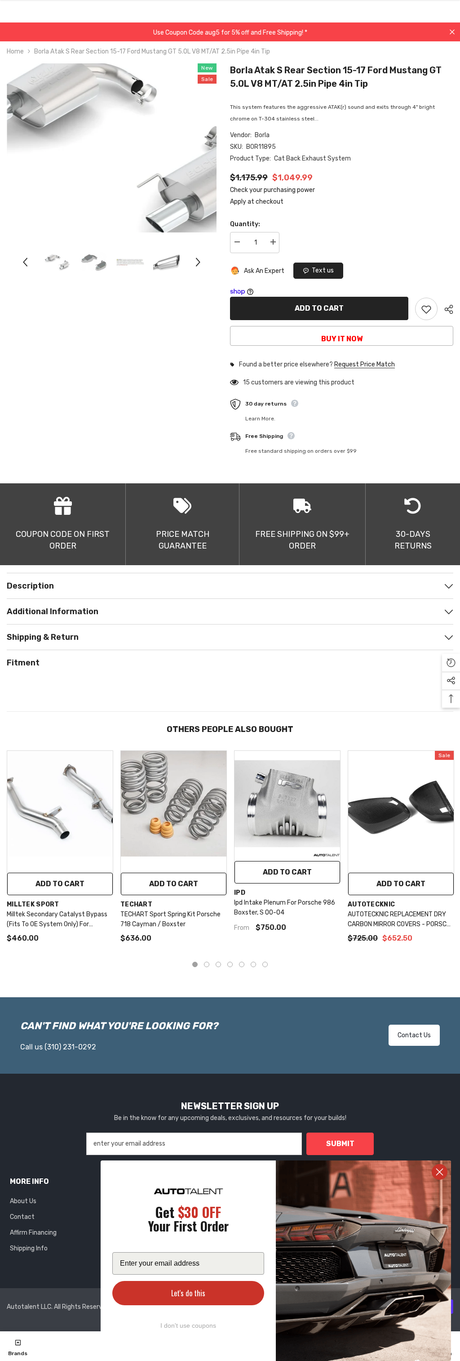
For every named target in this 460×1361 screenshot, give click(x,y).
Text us (323, 270)
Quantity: (245, 224)
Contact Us (414, 1035)
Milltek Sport (33, 904)
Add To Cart (287, 872)
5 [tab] (241, 964)
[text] (188, 1220)
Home (15, 51)
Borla (262, 135)
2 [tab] (206, 964)
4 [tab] (230, 964)
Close (452, 32)
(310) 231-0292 (70, 1047)
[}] (112, 147)
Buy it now (342, 339)
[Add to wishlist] (426, 309)
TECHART (136, 904)
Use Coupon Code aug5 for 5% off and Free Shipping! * (230, 32)
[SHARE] (445, 309)
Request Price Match (364, 364)
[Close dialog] (439, 1172)
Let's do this (188, 1293)
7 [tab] (265, 964)
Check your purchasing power (272, 190)
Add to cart (319, 308)
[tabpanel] (60, 851)
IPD (239, 893)
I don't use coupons (188, 1325)
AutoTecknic (371, 904)
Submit (340, 1143)
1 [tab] (195, 964)
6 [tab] (253, 964)
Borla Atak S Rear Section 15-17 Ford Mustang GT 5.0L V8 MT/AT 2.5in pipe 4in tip (336, 77)
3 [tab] (218, 964)
